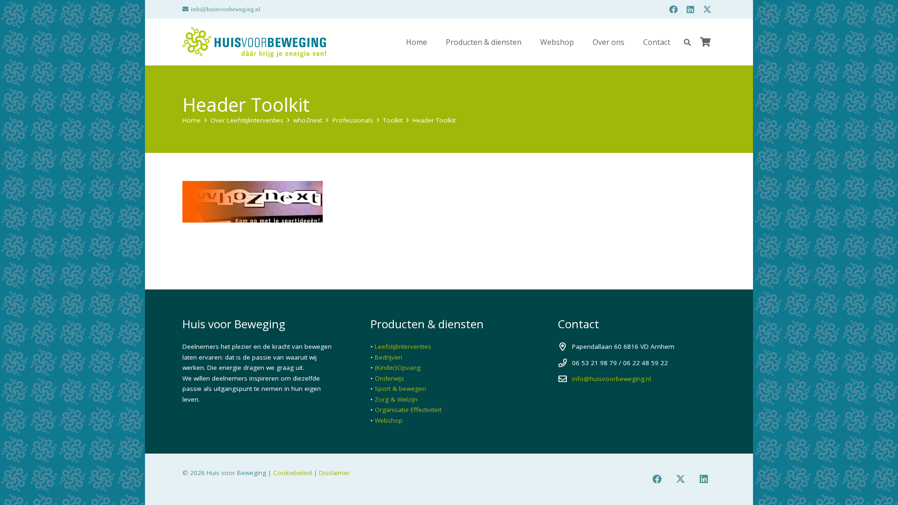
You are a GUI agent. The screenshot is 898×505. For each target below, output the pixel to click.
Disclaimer (334, 473)
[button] (687, 42)
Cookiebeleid (292, 473)
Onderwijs (389, 378)
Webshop (389, 420)
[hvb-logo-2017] (254, 42)
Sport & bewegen (400, 388)
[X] (707, 9)
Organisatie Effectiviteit (408, 409)
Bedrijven (388, 357)
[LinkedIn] (690, 9)
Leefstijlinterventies (403, 346)
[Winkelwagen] (705, 42)
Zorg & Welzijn (396, 399)
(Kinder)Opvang (397, 367)
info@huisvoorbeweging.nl (611, 379)
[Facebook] (673, 9)
